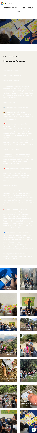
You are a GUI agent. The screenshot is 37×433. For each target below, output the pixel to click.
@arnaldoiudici (18, 157)
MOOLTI (8, 3)
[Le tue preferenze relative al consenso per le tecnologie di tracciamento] (34, 430)
